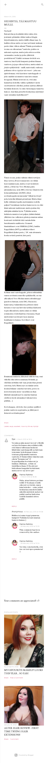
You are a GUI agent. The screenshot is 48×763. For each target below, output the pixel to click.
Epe (13, 439)
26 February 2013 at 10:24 (30, 543)
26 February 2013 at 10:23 (29, 526)
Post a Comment (16, 678)
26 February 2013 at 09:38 (33, 512)
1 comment (14, 739)
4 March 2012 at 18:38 (28, 477)
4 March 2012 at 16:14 (24, 439)
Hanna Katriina (26, 475)
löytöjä (35, 426)
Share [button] (6, 423)
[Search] (42, 4)
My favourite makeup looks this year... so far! (23, 671)
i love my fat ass (27, 426)
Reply (14, 506)
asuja (11, 426)
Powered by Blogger (26, 755)
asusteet (17, 426)
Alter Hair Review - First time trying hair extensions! (21, 731)
